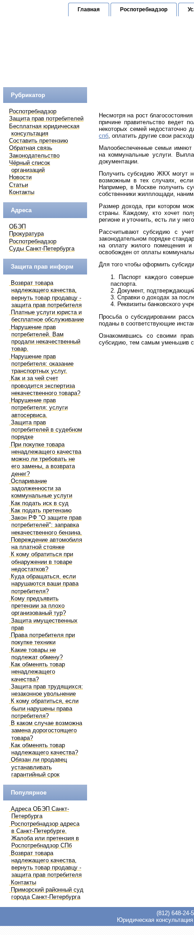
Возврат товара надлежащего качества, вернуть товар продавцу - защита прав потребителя (46, 293)
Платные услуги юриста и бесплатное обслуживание (47, 316)
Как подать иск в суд (40, 503)
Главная (89, 9)
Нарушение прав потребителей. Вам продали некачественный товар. (45, 338)
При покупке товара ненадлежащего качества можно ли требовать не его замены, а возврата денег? (46, 459)
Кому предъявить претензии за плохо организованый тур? (38, 606)
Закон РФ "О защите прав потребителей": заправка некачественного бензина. (46, 525)
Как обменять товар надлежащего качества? (44, 749)
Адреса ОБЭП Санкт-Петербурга (40, 812)
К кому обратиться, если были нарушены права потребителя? (45, 708)
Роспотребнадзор (143, 9)
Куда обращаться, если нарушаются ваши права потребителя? (45, 584)
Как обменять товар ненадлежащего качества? (38, 672)
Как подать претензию (41, 510)
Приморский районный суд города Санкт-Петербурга (47, 893)
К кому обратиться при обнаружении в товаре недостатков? (42, 561)
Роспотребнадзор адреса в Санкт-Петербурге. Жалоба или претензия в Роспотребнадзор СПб (45, 834)
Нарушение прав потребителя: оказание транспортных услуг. (42, 364)
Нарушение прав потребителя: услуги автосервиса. (39, 408)
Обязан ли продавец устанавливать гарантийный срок (39, 767)
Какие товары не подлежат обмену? (37, 654)
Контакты (23, 882)
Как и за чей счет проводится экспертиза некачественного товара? (45, 385)
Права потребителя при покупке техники (43, 639)
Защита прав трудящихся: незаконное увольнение (47, 690)
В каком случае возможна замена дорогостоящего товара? (46, 730)
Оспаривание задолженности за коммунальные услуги (41, 488)
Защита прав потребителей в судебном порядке (46, 430)
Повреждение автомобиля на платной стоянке (46, 543)
